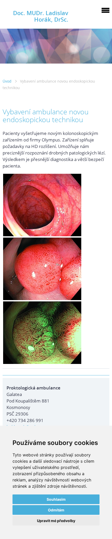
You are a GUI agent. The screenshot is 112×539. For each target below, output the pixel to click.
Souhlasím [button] (56, 499)
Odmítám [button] (56, 510)
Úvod (7, 81)
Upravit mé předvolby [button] (56, 520)
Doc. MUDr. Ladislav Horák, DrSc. (40, 16)
